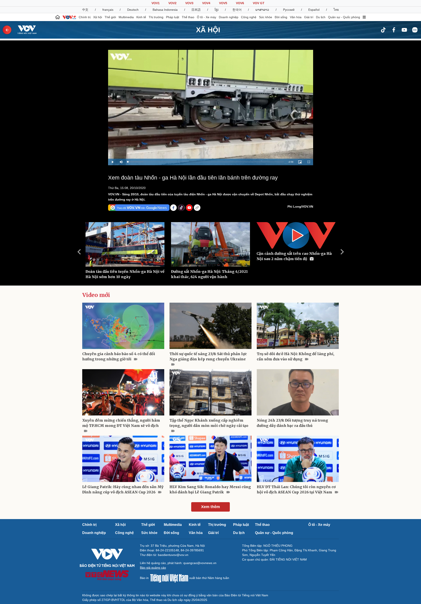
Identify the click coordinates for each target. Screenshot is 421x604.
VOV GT (258, 3)
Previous (79, 251)
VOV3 (189, 3)
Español (313, 9)
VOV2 (172, 3)
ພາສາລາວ (262, 9)
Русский (288, 9)
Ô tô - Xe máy (206, 17)
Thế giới (110, 17)
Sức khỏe (265, 17)
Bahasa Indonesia (165, 9)
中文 (85, 9)
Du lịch (320, 17)
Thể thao (188, 17)
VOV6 (240, 3)
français (107, 9)
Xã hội (97, 17)
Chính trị (85, 17)
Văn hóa (295, 17)
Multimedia (126, 17)
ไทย (336, 9)
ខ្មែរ (216, 9)
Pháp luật (172, 17)
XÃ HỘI (208, 30)
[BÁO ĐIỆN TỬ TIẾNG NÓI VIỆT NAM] (24, 29)
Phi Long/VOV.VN (300, 206)
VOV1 (156, 3)
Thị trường (156, 17)
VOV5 (223, 3)
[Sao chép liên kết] (197, 207)
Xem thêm (210, 507)
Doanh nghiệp (228, 17)
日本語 (196, 9)
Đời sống (281, 17)
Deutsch (133, 9)
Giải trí (308, 17)
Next (342, 251)
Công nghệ (248, 17)
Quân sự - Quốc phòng (344, 17)
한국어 (237, 9)
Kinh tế (141, 17)
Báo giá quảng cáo (153, 567)
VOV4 (206, 3)
